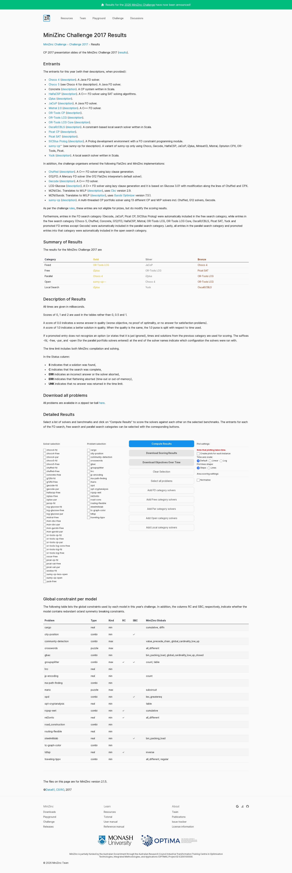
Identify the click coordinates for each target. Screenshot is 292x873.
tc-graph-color (98, 510)
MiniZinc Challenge (54, 44)
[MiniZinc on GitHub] (247, 806)
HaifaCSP (55, 94)
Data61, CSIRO (55, 789)
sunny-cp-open (54, 578)
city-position (97, 453)
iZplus (52, 98)
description (68, 79)
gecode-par (53, 489)
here (102, 403)
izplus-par (52, 499)
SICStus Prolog (58, 141)
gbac (93, 464)
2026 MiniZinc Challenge (140, 4)
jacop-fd (51, 503)
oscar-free (52, 556)
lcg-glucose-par (55, 514)
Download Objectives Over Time (161, 462)
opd (93, 485)
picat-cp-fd (52, 560)
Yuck (52, 155)
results (123, 52)
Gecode (54, 181)
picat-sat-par (53, 567)
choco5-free (53, 464)
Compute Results (162, 443)
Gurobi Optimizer (124, 195)
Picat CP (54, 131)
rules (72, 208)
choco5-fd (52, 460)
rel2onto (95, 496)
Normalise (205, 480)
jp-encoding (97, 475)
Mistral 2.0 (55, 108)
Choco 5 (54, 84)
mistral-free (53, 517)
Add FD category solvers (162, 490)
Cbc (113, 190)
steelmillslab (97, 507)
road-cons (96, 499)
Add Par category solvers (161, 508)
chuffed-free (53, 471)
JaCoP (53, 103)
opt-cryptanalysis (99, 489)
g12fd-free (52, 482)
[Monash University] (115, 840)
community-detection (101, 457)
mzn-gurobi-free (55, 528)
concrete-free (54, 475)
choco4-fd (52, 450)
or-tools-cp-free (55, 538)
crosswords (97, 460)
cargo (93, 450)
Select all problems (161, 480)
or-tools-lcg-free (55, 553)
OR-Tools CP (57, 112)
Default (203, 460)
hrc (92, 471)
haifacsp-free (53, 492)
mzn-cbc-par (53, 524)
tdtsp (93, 514)
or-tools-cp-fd (54, 535)
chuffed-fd (52, 467)
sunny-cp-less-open (57, 574)
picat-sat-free (54, 563)
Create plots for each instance (215, 453)
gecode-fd (52, 485)
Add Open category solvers (161, 518)
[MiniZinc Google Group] (237, 806)
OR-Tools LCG (58, 117)
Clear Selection (161, 471)
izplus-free (52, 496)
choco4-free (53, 453)
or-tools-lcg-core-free (58, 546)
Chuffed (54, 171)
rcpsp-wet (96, 492)
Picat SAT (55, 136)
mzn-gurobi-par (55, 531)
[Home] (46, 18)
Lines (213, 467)
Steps (203, 467)
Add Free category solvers (162, 499)
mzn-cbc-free (54, 521)
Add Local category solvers (161, 527)
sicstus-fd (52, 570)
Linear (215, 460)
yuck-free (51, 581)
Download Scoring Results (161, 453)
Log (225, 460)
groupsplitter (97, 467)
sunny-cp (54, 146)
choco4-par (53, 457)
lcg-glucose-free (55, 510)
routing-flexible (98, 503)
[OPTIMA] (169, 840)
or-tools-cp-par (55, 542)
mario (93, 482)
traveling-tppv (98, 517)
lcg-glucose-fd (54, 507)
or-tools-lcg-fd (54, 549)
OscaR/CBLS (57, 127)
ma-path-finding (99, 478)
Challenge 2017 (78, 44)
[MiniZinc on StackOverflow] (242, 806)
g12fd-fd (51, 478)
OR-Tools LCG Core (61, 122)
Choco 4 (54, 79)
